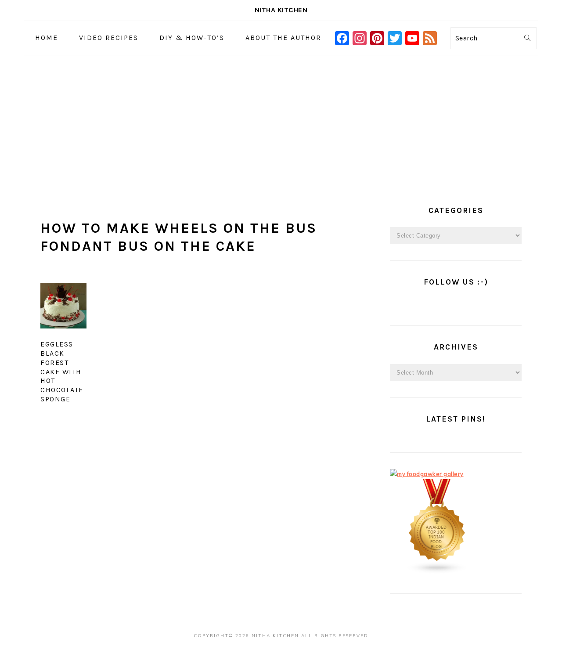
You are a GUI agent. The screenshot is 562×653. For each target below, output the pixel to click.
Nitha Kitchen (281, 10)
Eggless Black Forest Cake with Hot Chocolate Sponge (61, 371)
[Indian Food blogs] (437, 571)
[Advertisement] (281, 121)
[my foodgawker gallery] (427, 473)
